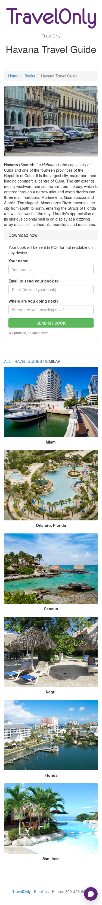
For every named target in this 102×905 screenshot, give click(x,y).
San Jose (51, 858)
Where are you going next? (33, 301)
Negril (51, 692)
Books (29, 75)
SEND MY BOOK (51, 323)
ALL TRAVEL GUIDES (23, 361)
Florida (51, 775)
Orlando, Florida (51, 525)
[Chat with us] (91, 894)
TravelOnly (21, 891)
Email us (41, 891)
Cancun (51, 608)
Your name (18, 260)
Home (13, 75)
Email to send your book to (33, 281)
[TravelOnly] (51, 19)
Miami (51, 442)
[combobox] (51, 309)
